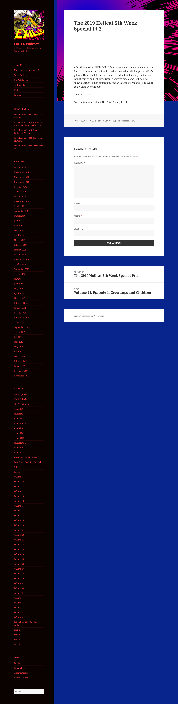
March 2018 (19, 298)
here (123, 102)
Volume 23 (19, 549)
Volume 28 (19, 573)
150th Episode (20, 399)
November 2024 (21, 172)
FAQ (16, 90)
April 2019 (19, 235)
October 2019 (20, 206)
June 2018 (18, 283)
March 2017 (19, 356)
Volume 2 (18, 530)
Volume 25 (19, 559)
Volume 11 (19, 486)
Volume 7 (18, 607)
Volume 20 (19, 535)
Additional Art (20, 85)
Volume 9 (18, 617)
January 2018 (20, 308)
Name (78, 203)
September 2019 (21, 211)
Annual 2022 (20, 433)
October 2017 (20, 322)
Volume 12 (19, 491)
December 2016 (21, 371)
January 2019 (20, 249)
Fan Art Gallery (21, 80)
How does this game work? (26, 70)
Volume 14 (19, 501)
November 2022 (21, 182)
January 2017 (20, 366)
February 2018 (20, 303)
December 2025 (21, 167)
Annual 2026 (20, 447)
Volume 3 (18, 583)
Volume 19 (19, 525)
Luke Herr (96, 120)
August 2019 (19, 216)
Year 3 (17, 639)
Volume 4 (18, 593)
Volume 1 (18, 476)
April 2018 (19, 293)
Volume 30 (19, 588)
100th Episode (20, 394)
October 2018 (20, 264)
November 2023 (21, 177)
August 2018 (19, 274)
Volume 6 (18, 602)
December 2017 (21, 312)
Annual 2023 (20, 438)
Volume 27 (19, 568)
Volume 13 (19, 496)
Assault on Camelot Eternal (26, 457)
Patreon (17, 95)
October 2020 (20, 191)
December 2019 (21, 196)
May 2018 (18, 288)
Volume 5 (18, 598)
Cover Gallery (20, 75)
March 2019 (19, 240)
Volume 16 (19, 510)
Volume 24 (19, 554)
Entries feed (19, 668)
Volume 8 (18, 612)
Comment (80, 163)
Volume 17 (19, 515)
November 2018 (21, 259)
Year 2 (17, 634)
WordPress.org (21, 677)
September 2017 (21, 327)
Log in (17, 663)
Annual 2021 (20, 428)
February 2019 (20, 245)
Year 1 (17, 630)
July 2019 (18, 220)
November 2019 (21, 201)
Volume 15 (19, 506)
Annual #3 (18, 418)
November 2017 (21, 317)
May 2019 (18, 230)
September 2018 (21, 269)
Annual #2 (18, 413)
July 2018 (18, 279)
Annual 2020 (20, 423)
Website (78, 228)
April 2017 (19, 351)
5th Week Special (22, 404)
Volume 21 (19, 539)
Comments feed (21, 673)
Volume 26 (19, 564)
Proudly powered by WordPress (89, 316)
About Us (18, 65)
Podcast (17, 472)
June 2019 (18, 225)
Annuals (18, 452)
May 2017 (18, 346)
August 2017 (19, 332)
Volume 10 (19, 481)
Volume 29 (19, 578)
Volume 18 (19, 520)
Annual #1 (18, 409)
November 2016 (21, 375)
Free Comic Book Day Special (27, 462)
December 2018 (21, 254)
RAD (90, 94)
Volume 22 (19, 544)
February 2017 (20, 361)
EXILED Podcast (26, 44)
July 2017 (18, 337)
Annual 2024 (20, 443)
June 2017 (18, 341)
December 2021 (21, 186)
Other (16, 467)
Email (78, 216)
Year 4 (17, 644)
